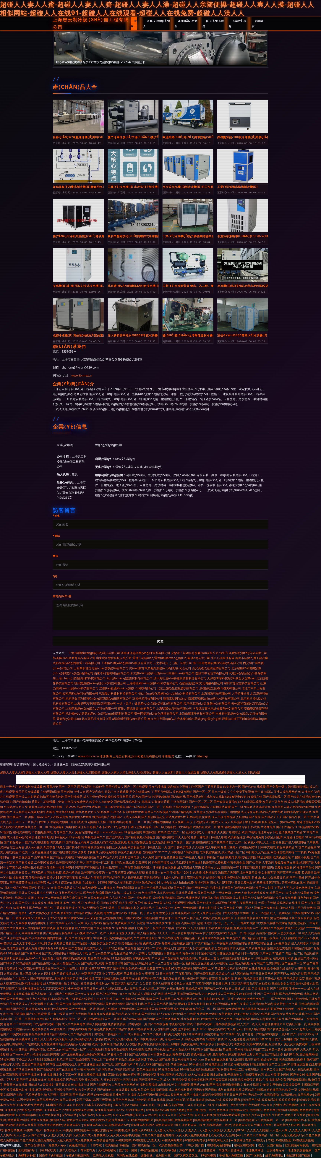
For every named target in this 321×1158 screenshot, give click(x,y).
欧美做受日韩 (161, 842)
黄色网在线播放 (147, 1069)
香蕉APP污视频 (295, 928)
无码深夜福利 (107, 1150)
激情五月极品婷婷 (52, 797)
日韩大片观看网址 (222, 882)
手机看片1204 (179, 872)
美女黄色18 (226, 979)
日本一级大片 (9, 787)
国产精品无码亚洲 (136, 963)
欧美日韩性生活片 (251, 994)
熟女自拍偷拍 (220, 948)
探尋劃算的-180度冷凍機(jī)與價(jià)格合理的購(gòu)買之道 (242, 137)
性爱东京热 (166, 913)
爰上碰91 (283, 1075)
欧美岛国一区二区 (54, 968)
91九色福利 (209, 994)
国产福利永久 (95, 792)
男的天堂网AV (307, 908)
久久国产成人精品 (137, 933)
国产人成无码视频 (129, 817)
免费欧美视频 (32, 968)
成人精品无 (135, 1034)
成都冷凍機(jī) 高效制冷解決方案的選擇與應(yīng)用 (78, 335)
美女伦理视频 (157, 787)
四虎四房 (240, 1044)
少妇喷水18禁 (75, 968)
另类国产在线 (202, 948)
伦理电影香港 (16, 948)
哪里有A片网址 (154, 994)
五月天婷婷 (63, 1085)
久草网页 (266, 953)
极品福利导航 (269, 1059)
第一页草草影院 (29, 1019)
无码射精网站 (152, 877)
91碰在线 (305, 812)
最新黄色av (219, 1054)
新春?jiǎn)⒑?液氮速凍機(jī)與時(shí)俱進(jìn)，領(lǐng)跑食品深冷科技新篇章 (78, 137)
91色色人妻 (239, 893)
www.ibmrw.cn (81, 375)
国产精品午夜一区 (295, 817)
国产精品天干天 (271, 817)
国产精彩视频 (134, 837)
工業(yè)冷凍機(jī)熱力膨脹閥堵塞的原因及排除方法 (188, 236)
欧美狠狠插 (155, 953)
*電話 (56, 536)
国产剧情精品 (73, 797)
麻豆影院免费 (237, 1054)
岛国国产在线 (215, 1039)
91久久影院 (182, 837)
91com (122, 994)
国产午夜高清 (209, 979)
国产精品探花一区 (44, 963)
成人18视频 (141, 1039)
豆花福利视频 (240, 984)
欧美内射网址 (37, 923)
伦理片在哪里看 (296, 968)
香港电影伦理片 (209, 908)
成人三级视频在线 (55, 984)
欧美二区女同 (56, 1049)
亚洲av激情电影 (17, 938)
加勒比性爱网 (135, 812)
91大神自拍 (305, 792)
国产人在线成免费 (56, 817)
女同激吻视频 (53, 872)
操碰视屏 (149, 837)
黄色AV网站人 (94, 1080)
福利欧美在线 (217, 1029)
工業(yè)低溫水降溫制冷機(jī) (237, 187)
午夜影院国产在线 (181, 1024)
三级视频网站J (308, 1054)
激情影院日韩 (187, 1029)
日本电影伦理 (190, 979)
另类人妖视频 (161, 984)
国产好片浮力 (38, 888)
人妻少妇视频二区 (289, 933)
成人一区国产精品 (270, 1145)
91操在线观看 (203, 1024)
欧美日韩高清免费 (56, 1009)
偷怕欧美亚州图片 (120, 797)
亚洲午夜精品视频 (246, 979)
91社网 (42, 943)
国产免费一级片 (276, 787)
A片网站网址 (195, 1034)
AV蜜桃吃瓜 (58, 1029)
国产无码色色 (97, 953)
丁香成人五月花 (284, 888)
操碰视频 (19, 877)
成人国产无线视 (228, 994)
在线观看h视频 (50, 792)
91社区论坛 (100, 938)
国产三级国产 (153, 928)
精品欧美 (181, 1075)
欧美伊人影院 (264, 888)
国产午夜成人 (188, 857)
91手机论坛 (196, 1064)
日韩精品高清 (172, 953)
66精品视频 (23, 963)
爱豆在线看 (48, 928)
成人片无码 (234, 1029)
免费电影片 (92, 903)
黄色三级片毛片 (73, 903)
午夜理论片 (252, 1069)
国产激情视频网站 (159, 822)
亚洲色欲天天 (215, 822)
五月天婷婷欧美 (35, 877)
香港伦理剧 (201, 882)
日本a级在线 (218, 1075)
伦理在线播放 (181, 807)
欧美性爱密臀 (164, 1009)
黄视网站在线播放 (289, 903)
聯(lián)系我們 (213, 23)
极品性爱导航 (71, 872)
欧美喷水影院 (247, 857)
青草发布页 (88, 1150)
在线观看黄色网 (253, 1075)
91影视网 (103, 812)
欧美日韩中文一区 (157, 872)
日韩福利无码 (224, 1044)
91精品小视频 (189, 1095)
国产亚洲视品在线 (89, 1064)
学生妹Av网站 (264, 792)
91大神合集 (164, 882)
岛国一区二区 (294, 953)
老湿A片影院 (298, 974)
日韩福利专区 (37, 1049)
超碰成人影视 (136, 872)
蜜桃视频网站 (142, 958)
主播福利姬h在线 (302, 913)
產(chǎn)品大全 (186, 23)
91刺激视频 (44, 1075)
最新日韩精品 (207, 857)
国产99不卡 (7, 963)
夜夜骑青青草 (262, 807)
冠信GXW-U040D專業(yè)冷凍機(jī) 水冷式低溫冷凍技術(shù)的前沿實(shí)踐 (242, 335)
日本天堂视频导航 (140, 827)
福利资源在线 (22, 832)
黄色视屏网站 (279, 918)
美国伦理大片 (114, 787)
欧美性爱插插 (37, 837)
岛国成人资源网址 (231, 1150)
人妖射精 (242, 817)
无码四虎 (37, 872)
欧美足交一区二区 (36, 827)
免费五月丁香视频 (158, 968)
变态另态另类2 (224, 1019)
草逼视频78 (182, 913)
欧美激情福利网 (198, 1080)
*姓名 (56, 515)
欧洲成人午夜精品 (91, 877)
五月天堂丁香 (256, 1054)
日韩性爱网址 (263, 958)
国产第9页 (94, 974)
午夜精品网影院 (247, 903)
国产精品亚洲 (251, 938)
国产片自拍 (308, 903)
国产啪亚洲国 (146, 1009)
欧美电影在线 (276, 968)
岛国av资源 (188, 923)
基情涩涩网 (23, 918)
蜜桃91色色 (45, 948)
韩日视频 (249, 933)
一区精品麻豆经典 (40, 852)
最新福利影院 (196, 1004)
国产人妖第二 (114, 893)
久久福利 (44, 974)
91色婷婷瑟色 (147, 893)
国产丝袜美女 (115, 837)
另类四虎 (71, 827)
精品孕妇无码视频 (73, 933)
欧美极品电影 (136, 847)
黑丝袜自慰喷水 (261, 1019)
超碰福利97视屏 (95, 1054)
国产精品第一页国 (84, 943)
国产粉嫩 (149, 1019)
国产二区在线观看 (136, 787)
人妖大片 (306, 1049)
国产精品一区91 (76, 1049)
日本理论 (98, 1034)
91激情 (264, 1085)
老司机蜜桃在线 (210, 852)
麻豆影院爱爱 (65, 928)
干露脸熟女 (234, 1075)
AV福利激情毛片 (125, 1069)
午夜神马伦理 (86, 1069)
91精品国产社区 (14, 1009)
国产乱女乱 (148, 1014)
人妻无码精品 (200, 807)
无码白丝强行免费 (165, 1029)
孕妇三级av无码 (297, 999)
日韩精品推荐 (194, 989)
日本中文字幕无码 (59, 923)
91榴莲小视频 (300, 857)
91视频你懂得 (53, 903)
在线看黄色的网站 (219, 1145)
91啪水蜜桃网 (259, 1064)
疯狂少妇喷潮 (183, 1009)
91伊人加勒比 (138, 953)
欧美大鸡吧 (156, 1039)
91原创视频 (136, 1049)
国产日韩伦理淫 (82, 1095)
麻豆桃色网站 (44, 1090)
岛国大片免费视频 (89, 807)
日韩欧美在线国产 (21, 857)
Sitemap (202, 756)
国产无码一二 (146, 948)
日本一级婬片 (220, 792)
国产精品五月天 (10, 933)
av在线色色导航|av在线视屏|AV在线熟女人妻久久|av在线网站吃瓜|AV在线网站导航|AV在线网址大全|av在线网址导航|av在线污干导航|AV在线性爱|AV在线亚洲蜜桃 (203, 1140)
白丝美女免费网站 (77, 802)
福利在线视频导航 (208, 1069)
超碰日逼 (147, 1155)
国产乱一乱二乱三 (225, 923)
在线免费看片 (37, 1004)
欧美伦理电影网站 (282, 852)
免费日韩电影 (199, 837)
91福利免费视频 (146, 1085)
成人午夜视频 (219, 943)
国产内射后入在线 (306, 1039)
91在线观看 (182, 1085)
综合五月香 (17, 847)
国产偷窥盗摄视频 (225, 802)
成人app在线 (34, 847)
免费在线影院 (117, 1024)
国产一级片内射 (241, 807)
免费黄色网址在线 (115, 913)
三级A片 (284, 1034)
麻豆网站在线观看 (213, 938)
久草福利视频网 (57, 822)
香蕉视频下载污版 (282, 1009)
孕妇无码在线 (179, 1064)
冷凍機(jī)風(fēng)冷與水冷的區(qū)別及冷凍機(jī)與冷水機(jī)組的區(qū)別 (242, 286)
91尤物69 (262, 923)
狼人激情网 (236, 1059)
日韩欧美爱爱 (109, 903)
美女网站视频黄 (181, 1059)
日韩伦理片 (178, 1014)
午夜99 (4, 1014)
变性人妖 (79, 792)
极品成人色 (222, 974)
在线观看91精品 (126, 1090)
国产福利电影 (269, 908)
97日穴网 (77, 923)
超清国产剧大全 (309, 862)
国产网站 (275, 882)
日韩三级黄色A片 (197, 888)
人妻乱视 (275, 842)
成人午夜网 (212, 847)
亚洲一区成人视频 (248, 908)
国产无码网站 (294, 1019)
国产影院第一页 (110, 908)
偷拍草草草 (248, 1009)
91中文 (156, 958)
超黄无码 (305, 1029)
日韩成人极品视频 (254, 1029)
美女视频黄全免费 (60, 943)
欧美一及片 (276, 1049)
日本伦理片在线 (58, 999)
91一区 (122, 1034)
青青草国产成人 (64, 832)
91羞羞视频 (260, 882)
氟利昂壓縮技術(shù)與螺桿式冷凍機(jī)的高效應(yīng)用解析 (133, 236)
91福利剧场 (266, 867)
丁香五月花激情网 (113, 968)
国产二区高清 (113, 1019)
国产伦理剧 (271, 994)
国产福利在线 (165, 837)
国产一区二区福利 (160, 807)
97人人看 (13, 1080)
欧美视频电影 (16, 1090)
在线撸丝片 (89, 882)
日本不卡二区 (21, 822)
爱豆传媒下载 (137, 1059)
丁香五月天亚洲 (41, 1039)
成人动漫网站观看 (250, 802)
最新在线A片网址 (258, 918)
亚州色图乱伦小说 (70, 893)
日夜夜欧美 (304, 898)
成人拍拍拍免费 (183, 882)
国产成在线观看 (36, 1014)
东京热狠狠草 (166, 893)
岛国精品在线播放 (254, 1090)
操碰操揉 (162, 1090)
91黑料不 (197, 1049)
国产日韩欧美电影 (180, 847)
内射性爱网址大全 (273, 1024)
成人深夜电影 (250, 812)
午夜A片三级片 (96, 933)
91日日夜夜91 (78, 822)
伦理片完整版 (267, 903)
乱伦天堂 (63, 1059)
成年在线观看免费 (229, 1090)
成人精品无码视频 (24, 812)
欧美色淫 (199, 812)
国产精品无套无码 (291, 994)
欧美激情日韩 (114, 963)
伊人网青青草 (53, 898)
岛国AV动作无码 (107, 857)
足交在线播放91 (139, 792)
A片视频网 (61, 948)
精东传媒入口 (270, 822)
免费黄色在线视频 (116, 1049)
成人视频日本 (180, 822)
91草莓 (50, 1064)
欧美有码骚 (169, 1150)
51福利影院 (7, 1059)
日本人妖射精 (178, 933)
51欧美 (23, 852)
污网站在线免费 (127, 1155)
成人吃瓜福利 (179, 862)
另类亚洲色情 (274, 837)
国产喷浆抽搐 (135, 1004)
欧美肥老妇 (225, 1014)
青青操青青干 (291, 1085)
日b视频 (263, 913)
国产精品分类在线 (62, 857)
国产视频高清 (219, 842)
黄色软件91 (166, 918)
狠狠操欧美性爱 (32, 933)
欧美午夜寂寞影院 (300, 918)
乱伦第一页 (235, 933)
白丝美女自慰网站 (123, 1085)
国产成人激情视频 (120, 882)
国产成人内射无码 (27, 797)
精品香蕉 (40, 882)
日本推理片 (167, 974)
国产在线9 (195, 862)
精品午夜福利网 (39, 1034)
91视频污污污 (22, 1029)
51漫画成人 (38, 918)
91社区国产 (196, 787)
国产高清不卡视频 (289, 872)
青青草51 (10, 1024)
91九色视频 (119, 827)
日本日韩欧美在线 (159, 1054)
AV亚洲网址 (20, 908)
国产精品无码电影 (126, 802)
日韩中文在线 (267, 847)
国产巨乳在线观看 (37, 842)
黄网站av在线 (200, 1085)
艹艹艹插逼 (313, 928)
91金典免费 (72, 989)
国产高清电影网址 (80, 938)
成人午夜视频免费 (175, 1080)
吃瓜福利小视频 (53, 867)
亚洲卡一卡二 (298, 989)
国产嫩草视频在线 (299, 1080)
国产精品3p (120, 1014)
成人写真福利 (18, 923)
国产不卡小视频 (308, 938)
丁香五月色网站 (161, 792)
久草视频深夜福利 (261, 1004)
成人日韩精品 (18, 1049)
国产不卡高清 (136, 923)
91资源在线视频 (121, 958)
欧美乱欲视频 (212, 918)
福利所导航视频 (61, 974)
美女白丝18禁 (255, 1039)
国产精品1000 (16, 999)
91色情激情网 (133, 832)
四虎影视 (307, 872)
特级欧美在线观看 (130, 852)
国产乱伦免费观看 (229, 1009)
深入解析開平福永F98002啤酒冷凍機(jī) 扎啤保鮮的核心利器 (133, 335)
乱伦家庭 (205, 817)
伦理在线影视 (33, 984)
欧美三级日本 (89, 989)
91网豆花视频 (249, 867)
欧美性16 (140, 903)
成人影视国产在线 (244, 898)
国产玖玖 (108, 1064)
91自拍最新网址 (42, 832)
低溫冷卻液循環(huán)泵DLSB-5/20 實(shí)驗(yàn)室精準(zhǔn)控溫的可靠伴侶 (242, 236)
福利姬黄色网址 (244, 888)
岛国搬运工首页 (209, 958)
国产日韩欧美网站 (261, 974)
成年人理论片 (68, 1150)
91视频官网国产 (302, 948)
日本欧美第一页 (136, 1024)
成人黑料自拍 (240, 974)
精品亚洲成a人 (60, 1034)
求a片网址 (53, 882)
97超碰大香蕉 (160, 802)
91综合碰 (134, 1014)
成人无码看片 (300, 943)
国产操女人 (182, 918)
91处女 (39, 898)
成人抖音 (270, 1075)
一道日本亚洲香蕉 (113, 807)
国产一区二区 (202, 792)
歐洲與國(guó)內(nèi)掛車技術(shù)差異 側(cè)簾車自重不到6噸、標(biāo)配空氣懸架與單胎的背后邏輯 (188, 137)
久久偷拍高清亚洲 (145, 938)
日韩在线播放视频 (224, 1024)
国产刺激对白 (106, 1090)
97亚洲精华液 (161, 797)
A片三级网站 (261, 928)
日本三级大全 (28, 974)
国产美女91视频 (300, 1075)
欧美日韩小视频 (155, 1049)
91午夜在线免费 (168, 938)
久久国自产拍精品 (146, 888)
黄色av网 (188, 953)
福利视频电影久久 (33, 989)
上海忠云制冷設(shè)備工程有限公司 (91, 23)
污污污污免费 (55, 989)
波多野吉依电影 (129, 857)
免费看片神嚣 (27, 1155)
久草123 (201, 1029)
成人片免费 (79, 974)
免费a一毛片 (27, 913)
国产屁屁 (255, 817)
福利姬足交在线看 (198, 963)
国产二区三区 (68, 787)
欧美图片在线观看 (27, 792)
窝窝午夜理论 (240, 1004)
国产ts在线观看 (158, 1024)
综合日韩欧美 (251, 827)
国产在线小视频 (106, 994)
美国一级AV (36, 817)
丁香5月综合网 (57, 918)
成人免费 (31, 948)
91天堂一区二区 (76, 1019)
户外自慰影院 (179, 802)
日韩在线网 (213, 928)
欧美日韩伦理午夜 (128, 1075)
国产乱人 (196, 918)
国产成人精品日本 (164, 999)
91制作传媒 (172, 923)
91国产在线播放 (63, 994)
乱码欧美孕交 (130, 908)
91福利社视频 (230, 928)
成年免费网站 (274, 1155)
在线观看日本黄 (283, 958)
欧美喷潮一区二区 (232, 1069)
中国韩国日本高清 (155, 832)
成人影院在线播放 (12, 827)
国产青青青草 (218, 1080)
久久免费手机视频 (242, 792)
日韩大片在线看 (29, 893)
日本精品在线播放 (266, 1034)
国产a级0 (67, 792)
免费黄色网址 (190, 1044)
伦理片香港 (252, 1059)
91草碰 (102, 882)
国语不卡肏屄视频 (51, 1155)
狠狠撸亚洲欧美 (235, 797)
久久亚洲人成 (49, 893)
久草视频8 (277, 928)
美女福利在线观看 (216, 1059)
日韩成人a (35, 1085)
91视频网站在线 (308, 827)
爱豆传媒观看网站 (229, 827)
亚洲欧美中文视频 (124, 1095)
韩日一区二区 (137, 822)
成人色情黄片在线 (159, 903)
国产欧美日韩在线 (174, 928)
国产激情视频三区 (81, 1009)
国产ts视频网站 (31, 953)
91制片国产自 (195, 1145)
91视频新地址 (214, 1064)
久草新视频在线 (256, 948)
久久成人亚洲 (103, 999)
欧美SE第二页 (221, 999)
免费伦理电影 (297, 923)
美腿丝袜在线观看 (99, 1014)
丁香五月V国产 (202, 984)
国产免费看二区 (203, 968)
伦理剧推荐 (144, 999)
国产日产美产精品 (198, 943)
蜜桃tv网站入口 (166, 948)
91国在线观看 (133, 918)
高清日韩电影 (51, 1054)
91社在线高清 (109, 867)
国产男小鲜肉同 (76, 847)
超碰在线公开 (40, 1029)
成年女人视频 (216, 797)
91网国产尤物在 (14, 1095)
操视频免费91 (248, 847)
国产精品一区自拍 (216, 989)
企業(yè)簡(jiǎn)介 (156, 23)
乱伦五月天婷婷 (76, 1014)
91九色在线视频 (36, 999)
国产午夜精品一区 (251, 1095)
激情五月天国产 (228, 872)
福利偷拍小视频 (177, 787)
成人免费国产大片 (68, 963)
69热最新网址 (143, 1029)
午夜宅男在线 (102, 928)
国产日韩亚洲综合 (302, 1034)
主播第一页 (135, 913)
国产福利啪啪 (69, 877)
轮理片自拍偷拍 (260, 984)
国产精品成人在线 (69, 888)
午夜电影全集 (236, 862)
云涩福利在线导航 (297, 893)
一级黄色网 (223, 893)
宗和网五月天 (249, 913)
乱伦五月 (278, 1019)
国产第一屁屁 (128, 1150)
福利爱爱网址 (189, 958)
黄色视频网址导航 (111, 918)
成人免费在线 (93, 923)
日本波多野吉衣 (205, 953)
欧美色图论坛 (282, 857)
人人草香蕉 (126, 867)
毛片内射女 (238, 999)
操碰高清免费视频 (215, 862)
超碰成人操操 (99, 842)
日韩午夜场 (312, 979)
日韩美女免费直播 (174, 1034)
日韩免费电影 (243, 882)
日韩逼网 (255, 822)
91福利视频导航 (227, 857)
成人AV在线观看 (198, 1075)
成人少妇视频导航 (274, 877)
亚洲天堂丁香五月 (25, 943)
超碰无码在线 (34, 1009)
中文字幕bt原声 (112, 974)
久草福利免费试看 (193, 1039)
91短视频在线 (80, 1085)
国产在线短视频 (79, 1059)
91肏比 (270, 1039)
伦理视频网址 (255, 1150)
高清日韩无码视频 (227, 913)
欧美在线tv (241, 1014)
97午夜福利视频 (85, 857)
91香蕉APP (50, 787)
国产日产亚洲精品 (87, 867)
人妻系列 (268, 862)
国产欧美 (179, 888)
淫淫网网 (226, 898)
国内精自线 (178, 797)
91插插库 (144, 802)
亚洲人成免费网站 (285, 792)
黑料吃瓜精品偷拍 (144, 882)
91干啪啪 (276, 1085)
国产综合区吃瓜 (35, 1145)
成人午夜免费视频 (223, 817)
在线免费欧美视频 (302, 807)
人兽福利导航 (102, 1039)
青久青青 (248, 1034)
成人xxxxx (163, 1014)
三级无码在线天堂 (81, 999)
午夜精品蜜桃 (149, 1150)
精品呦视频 (305, 1069)
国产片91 (25, 903)
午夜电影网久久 (95, 837)
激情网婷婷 (291, 1049)
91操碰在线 (254, 797)
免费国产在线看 (130, 979)
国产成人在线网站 (294, 842)
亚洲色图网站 (166, 1075)
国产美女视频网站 (54, 953)
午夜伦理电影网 (123, 888)
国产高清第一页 (41, 994)
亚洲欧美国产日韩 (205, 1090)
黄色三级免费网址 (186, 908)
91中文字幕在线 (10, 867)
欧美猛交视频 (118, 842)
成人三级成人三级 (189, 867)
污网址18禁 (130, 1080)
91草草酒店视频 (117, 822)
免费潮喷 (141, 862)
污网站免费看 (108, 852)
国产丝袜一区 (238, 842)
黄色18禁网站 (257, 943)
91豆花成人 (135, 994)
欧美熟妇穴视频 (181, 984)
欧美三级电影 (171, 1044)
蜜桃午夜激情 (278, 923)
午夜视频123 (150, 974)
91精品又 (121, 1059)
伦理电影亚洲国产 (221, 888)
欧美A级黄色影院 (307, 984)
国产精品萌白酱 (80, 1034)
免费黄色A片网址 (80, 817)
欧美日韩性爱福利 (92, 984)
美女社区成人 (18, 1004)
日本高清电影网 (191, 877)
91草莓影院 (76, 837)
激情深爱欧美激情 (279, 948)
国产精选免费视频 (100, 1029)
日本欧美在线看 (76, 1029)
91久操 (52, 888)
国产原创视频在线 (198, 842)
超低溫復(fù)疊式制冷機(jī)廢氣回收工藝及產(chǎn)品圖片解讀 (78, 187)
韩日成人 (46, 1019)
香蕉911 (37, 802)
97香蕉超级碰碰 (181, 968)
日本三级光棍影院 (164, 827)
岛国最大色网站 (233, 1049)
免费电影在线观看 (239, 877)
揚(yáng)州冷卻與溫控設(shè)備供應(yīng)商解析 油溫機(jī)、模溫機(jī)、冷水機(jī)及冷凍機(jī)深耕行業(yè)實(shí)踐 (78, 236)
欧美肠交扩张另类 (48, 913)
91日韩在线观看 (297, 1064)
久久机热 (198, 847)
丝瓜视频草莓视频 (297, 1145)
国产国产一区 (176, 832)
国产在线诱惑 (276, 1029)
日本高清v (109, 1075)
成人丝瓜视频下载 (236, 822)
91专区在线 (119, 928)
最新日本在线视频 (15, 1085)
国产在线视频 (170, 958)
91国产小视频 (152, 1034)
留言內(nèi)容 (62, 596)
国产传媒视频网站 (71, 1004)
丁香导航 (96, 1145)
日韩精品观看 (184, 893)
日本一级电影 (250, 953)
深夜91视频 (187, 1150)
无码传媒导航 (172, 979)
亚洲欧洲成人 (195, 832)
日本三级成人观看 (271, 979)
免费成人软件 (152, 943)
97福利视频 (209, 1155)
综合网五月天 (248, 872)
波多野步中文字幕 (286, 1004)
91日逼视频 (17, 1014)
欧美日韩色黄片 (57, 837)
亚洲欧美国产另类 (66, 1090)
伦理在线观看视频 (300, 1150)
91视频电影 (56, 827)
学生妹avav (194, 933)
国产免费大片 (288, 1069)
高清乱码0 (166, 888)
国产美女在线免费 (283, 1014)
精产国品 (170, 994)
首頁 (134, 23)
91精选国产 (233, 938)
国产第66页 (184, 948)
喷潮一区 (179, 963)
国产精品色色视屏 (167, 857)
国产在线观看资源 (65, 852)
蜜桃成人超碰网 (169, 1095)
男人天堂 (234, 989)
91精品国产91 (275, 893)
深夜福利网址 (266, 898)
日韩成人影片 (288, 908)
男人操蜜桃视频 (132, 877)
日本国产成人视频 (135, 1054)
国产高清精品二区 (275, 797)
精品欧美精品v (68, 1044)
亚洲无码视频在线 (278, 943)
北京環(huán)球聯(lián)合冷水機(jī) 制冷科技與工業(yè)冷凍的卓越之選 (133, 286)
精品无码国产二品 (256, 1049)
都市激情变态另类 (66, 979)
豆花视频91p (27, 1150)
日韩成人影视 (218, 837)
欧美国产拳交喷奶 (93, 872)
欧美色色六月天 (86, 812)
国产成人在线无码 (178, 1049)
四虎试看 (49, 847)
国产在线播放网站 (189, 898)
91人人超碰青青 (235, 1039)
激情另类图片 (143, 867)
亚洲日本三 (163, 1155)
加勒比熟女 (291, 812)
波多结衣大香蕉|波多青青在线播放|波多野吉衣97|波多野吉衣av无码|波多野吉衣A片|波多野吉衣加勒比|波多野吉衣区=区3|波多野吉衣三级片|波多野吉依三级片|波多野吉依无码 (134, 1125)
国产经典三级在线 (41, 908)
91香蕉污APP (304, 1014)
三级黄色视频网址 (306, 1009)
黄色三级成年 (269, 938)
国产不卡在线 (102, 827)
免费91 (69, 867)
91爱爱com (75, 918)
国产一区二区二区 (201, 802)
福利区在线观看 (245, 1145)
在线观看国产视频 (298, 1155)
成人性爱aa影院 (17, 837)
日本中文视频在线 (124, 999)
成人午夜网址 (219, 963)
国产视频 (215, 1085)
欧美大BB (53, 877)
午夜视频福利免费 (274, 1080)
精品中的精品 (285, 847)
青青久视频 (237, 948)
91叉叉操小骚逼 (122, 1039)
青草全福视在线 (292, 882)
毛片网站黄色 (34, 1095)
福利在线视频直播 (50, 807)
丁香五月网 (151, 913)
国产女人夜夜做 (85, 994)
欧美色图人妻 (280, 807)
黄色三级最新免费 (291, 1059)
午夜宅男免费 (255, 837)
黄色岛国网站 (84, 832)
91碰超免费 (148, 1075)
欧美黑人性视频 (103, 1155)
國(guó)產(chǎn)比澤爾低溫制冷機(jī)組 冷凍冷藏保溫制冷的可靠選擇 (188, 335)
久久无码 (145, 1064)
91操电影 (111, 1034)
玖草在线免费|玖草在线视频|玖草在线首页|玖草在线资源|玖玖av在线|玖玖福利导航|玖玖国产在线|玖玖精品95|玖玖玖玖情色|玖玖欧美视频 (222, 1100)
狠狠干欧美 (135, 928)
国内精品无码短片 (78, 842)
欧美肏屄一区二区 (204, 1009)
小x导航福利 (95, 1049)
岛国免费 (130, 948)
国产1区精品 (254, 1155)
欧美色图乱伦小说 (130, 943)
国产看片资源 (24, 862)
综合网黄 (242, 968)
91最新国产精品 (204, 893)
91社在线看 (184, 1019)
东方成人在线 (118, 898)
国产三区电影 (284, 1039)
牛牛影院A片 (21, 979)
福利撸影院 (209, 872)
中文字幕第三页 (116, 872)
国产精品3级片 (196, 797)
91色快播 (195, 872)
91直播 (29, 898)
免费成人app (57, 1145)
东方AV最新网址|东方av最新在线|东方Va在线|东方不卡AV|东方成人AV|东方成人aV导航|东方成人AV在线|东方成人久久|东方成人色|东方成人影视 (114, 1115)
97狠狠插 (263, 1009)
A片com (198, 1059)
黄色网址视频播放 (173, 943)
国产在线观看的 (100, 1085)
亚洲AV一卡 (33, 958)
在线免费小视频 (51, 958)
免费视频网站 (49, 1044)
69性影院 (6, 832)
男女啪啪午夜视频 (214, 877)
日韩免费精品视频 (89, 1075)
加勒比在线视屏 (259, 1014)
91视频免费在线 (168, 1069)
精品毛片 (133, 984)
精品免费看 (89, 888)
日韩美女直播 (246, 923)
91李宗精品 (242, 1019)
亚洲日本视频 (210, 898)
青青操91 (49, 1085)
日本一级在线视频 (16, 888)
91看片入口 (114, 1054)
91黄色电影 (227, 908)
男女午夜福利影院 (150, 1044)
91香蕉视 (31, 807)
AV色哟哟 (6, 943)
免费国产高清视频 (33, 1064)
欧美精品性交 (237, 837)
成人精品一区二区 (233, 852)
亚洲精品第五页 (190, 938)
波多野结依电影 (216, 812)
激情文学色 (211, 1034)
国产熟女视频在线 (215, 933)
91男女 (60, 847)
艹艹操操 (301, 852)
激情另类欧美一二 (258, 999)
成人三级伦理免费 (95, 797)
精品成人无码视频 (125, 1044)
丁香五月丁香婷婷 (103, 1059)
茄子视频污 (197, 822)
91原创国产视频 (158, 862)
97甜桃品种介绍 (187, 999)
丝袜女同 (248, 958)
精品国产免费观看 (115, 923)
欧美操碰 (85, 1044)
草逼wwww (173, 1039)
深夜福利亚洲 (83, 1039)
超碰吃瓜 (227, 918)
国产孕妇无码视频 (24, 1069)
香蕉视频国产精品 (189, 994)
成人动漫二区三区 (154, 989)
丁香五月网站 (184, 974)
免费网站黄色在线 (121, 938)
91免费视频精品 (54, 1080)
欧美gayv (117, 832)
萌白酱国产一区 (17, 817)
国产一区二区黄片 (160, 963)
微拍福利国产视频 (104, 817)
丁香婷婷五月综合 (65, 908)
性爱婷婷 (34, 928)
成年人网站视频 (96, 1024)
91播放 (30, 1090)
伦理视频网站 (238, 943)
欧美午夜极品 (46, 812)
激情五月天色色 (116, 847)
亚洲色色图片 (207, 1150)
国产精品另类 (75, 1080)
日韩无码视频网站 (42, 979)
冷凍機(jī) (106, 756)
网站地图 (254, 772)
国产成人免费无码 (203, 913)
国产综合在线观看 (254, 787)
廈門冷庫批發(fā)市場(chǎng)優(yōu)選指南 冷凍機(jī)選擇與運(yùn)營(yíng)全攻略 (133, 137)
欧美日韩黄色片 (203, 1019)
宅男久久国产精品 (156, 1004)
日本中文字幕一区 (65, 1075)
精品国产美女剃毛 (271, 812)
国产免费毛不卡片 (127, 1064)
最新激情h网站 (115, 1004)
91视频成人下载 (77, 953)
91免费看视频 (19, 1034)
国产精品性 (84, 787)
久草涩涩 (240, 918)
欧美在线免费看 (286, 898)
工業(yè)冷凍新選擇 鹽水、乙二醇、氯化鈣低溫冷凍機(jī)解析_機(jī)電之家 (188, 286)
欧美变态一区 (232, 787)
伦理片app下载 (268, 832)
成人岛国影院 (133, 989)
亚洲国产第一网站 (306, 958)
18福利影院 (191, 852)
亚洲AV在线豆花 (257, 1044)
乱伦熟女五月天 (14, 807)
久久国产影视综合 (229, 832)
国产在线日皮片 (66, 1069)
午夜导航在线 (37, 938)
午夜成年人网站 (10, 1064)
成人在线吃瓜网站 (111, 989)
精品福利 (59, 1019)
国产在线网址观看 (93, 963)
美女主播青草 (267, 872)
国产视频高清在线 (21, 882)
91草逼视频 (235, 1080)
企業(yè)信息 (238, 23)
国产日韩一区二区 (98, 862)
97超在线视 (32, 1044)
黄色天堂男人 (229, 847)
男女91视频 (86, 979)
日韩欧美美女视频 (283, 984)
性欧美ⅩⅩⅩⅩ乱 (65, 812)
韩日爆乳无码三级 (258, 852)
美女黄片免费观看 (296, 1044)
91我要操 (14, 953)
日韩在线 (210, 832)
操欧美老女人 (93, 948)
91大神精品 (184, 827)
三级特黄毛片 (276, 1150)
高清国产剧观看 (266, 933)
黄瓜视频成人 (18, 928)
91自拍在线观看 (220, 807)
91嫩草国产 (311, 1059)
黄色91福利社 (113, 1080)
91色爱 (191, 1014)
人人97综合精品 (113, 948)
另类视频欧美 (260, 989)
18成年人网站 (171, 877)
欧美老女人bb (211, 867)
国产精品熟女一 (14, 842)
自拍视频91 (150, 852)
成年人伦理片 (32, 1054)
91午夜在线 (187, 1069)
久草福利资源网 (98, 898)
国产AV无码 (253, 862)
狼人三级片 (51, 1095)
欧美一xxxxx (102, 832)
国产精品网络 (161, 1064)
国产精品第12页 (294, 979)
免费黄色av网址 (207, 1014)
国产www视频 (132, 1019)
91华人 (81, 862)
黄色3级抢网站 (182, 792)
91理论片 (74, 984)
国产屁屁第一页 (292, 963)
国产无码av (281, 974)
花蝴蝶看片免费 (53, 802)
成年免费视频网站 (164, 898)
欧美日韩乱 (273, 963)
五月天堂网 (231, 1095)
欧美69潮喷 (249, 832)
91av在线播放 (155, 923)
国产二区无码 (277, 1064)
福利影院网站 (96, 847)
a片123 (246, 989)
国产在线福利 (46, 1069)
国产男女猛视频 (166, 1019)
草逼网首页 (267, 827)
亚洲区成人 (275, 1044)
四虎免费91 (57, 842)
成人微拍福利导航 (180, 1090)
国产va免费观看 (93, 893)
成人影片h (130, 893)
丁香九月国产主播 (159, 1059)
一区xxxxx (69, 807)
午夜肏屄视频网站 (78, 1155)
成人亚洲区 (126, 903)
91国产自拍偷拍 (20, 802)
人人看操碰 (105, 888)
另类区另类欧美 (107, 943)
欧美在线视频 (94, 913)
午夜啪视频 (241, 1064)
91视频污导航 (127, 1009)
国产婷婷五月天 (151, 979)
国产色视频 (278, 999)
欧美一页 (291, 1090)
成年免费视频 (103, 1095)
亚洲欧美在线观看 (164, 867)
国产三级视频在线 (31, 1080)
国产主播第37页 (230, 1034)
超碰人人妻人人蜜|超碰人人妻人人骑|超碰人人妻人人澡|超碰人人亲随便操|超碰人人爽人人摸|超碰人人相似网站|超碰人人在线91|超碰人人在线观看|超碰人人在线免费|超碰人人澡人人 (123, 772)
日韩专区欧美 (47, 1150)
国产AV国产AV (141, 797)
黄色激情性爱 (78, 1145)
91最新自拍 (150, 918)
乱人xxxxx (292, 1029)
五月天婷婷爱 (288, 938)
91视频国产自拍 (303, 867)
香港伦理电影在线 (308, 822)
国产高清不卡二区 (151, 1080)
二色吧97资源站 (44, 862)
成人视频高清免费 (12, 984)
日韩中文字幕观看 (117, 792)
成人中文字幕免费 (73, 1024)
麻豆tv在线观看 (71, 882)
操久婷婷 (37, 903)
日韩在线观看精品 (228, 953)
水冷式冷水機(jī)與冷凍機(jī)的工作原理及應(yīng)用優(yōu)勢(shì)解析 (188, 187)
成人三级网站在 (280, 913)
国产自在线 (75, 948)
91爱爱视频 (264, 857)
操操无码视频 (21, 994)
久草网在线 (175, 852)
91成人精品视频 (294, 802)
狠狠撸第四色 (276, 1090)
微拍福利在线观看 (30, 787)
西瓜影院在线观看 (139, 842)
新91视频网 (41, 857)
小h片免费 (147, 857)
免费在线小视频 (32, 867)
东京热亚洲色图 (147, 1095)
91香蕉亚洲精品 (117, 953)
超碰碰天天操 (97, 822)
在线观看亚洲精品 (184, 903)
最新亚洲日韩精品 (72, 913)
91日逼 (228, 1064)
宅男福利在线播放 (105, 1009)
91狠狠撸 (234, 812)
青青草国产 (257, 963)
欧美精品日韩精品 (117, 1145)
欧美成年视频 (146, 1090)
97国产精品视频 (305, 847)
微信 (55, 556)
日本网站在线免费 (123, 862)
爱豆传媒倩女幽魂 (287, 862)
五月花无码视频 (239, 963)
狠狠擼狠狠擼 (231, 1085)
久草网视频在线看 (224, 903)
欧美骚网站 (23, 1039)
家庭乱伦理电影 (293, 837)
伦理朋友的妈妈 (230, 958)
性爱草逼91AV (13, 968)
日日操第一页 (230, 867)
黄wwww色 (288, 822)
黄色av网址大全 (258, 842)
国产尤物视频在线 (73, 1054)
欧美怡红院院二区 (205, 827)
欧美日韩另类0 (66, 862)
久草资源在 (11, 974)
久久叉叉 (145, 984)
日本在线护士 (164, 908)
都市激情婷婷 (256, 893)
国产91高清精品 (136, 807)
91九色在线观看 (43, 1024)
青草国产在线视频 (156, 812)
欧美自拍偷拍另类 (171, 1145)
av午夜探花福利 (115, 984)
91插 (58, 1024)
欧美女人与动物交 (101, 802)
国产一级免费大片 (140, 898)
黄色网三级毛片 (201, 1054)
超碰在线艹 (147, 908)
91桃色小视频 (250, 1085)
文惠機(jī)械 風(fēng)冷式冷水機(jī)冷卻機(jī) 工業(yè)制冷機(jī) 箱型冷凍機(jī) (78, 286)
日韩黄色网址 (222, 984)
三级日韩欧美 (132, 974)
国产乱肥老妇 (178, 1004)
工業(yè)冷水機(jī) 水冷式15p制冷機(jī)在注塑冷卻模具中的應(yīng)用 (133, 187)
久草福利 (192, 817)
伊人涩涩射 (91, 918)
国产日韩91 (38, 822)
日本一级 (53, 1004)
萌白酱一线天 (56, 1014)
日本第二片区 (269, 1069)
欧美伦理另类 (87, 1090)
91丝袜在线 (24, 1024)
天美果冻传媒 (115, 933)
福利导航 (246, 928)
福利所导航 (291, 1054)
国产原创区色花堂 (153, 817)
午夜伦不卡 (117, 812)
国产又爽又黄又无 (75, 898)
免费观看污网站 (94, 1004)
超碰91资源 (204, 923)
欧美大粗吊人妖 (63, 1039)
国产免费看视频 (204, 974)
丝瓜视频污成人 (66, 1064)
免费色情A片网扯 (98, 958)
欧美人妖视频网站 (218, 1004)
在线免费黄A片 (176, 817)
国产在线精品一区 (144, 1145)
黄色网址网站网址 (12, 1044)
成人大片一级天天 (249, 1024)
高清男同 (66, 1095)
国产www (16, 1054)
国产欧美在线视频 (299, 797)
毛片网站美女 (105, 1069)
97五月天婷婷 (196, 928)
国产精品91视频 (123, 1029)
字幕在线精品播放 (107, 979)
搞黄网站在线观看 (75, 958)
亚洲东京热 (85, 827)
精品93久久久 (159, 933)
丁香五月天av (25, 1059)
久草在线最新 (176, 989)
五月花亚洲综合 (88, 908)
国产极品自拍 (213, 1049)
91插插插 (205, 999)
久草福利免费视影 (211, 1095)
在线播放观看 (258, 968)
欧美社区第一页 (296, 1024)
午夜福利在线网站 (12, 898)
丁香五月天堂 (214, 787)
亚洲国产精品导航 (181, 812)
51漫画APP (92, 968)
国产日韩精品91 (286, 827)
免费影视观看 (283, 867)
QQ (55, 576)
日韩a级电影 (95, 1019)
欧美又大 (24, 872)
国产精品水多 (274, 1054)
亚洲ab (256, 877)
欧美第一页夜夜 (272, 802)
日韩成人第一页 (156, 847)
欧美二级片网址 (102, 1044)
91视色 (314, 893)
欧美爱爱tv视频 (135, 968)
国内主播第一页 (57, 938)
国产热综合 (204, 903)
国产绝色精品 (52, 933)
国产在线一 (178, 842)
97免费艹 (278, 953)
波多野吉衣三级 (14, 958)
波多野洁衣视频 (88, 852)
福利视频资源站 (298, 787)
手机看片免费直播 (231, 1155)
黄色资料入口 (181, 1054)
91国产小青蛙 (295, 877)
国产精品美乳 (112, 877)
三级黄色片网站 (225, 968)
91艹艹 (163, 852)
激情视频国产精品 (290, 832)
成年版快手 (207, 1044)
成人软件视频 (84, 928)
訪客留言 (258, 23)
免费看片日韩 (253, 1080)
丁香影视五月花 (10, 989)
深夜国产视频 (27, 1075)
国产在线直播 (279, 989)
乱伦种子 (99, 787)
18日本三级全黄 (45, 1059)
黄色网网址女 (305, 888)
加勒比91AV (166, 1085)
